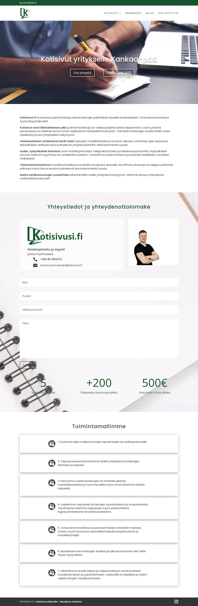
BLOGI (150, 13)
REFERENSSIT (133, 13)
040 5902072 (29, 2)
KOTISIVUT (111, 13)
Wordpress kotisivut (71, 601)
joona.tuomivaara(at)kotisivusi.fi (61, 265)
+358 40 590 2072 (119, 73)
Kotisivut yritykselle (46, 601)
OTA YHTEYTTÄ (168, 13)
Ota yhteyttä (82, 73)
